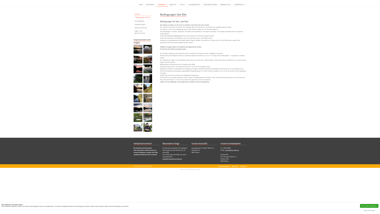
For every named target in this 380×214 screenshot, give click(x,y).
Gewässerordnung (141, 28)
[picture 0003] (148, 88)
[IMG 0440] (148, 59)
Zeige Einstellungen (369, 210)
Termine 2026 (225, 5)
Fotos (182, 5)
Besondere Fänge (210, 5)
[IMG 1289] (138, 107)
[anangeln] (148, 127)
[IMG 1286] (148, 49)
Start (141, 5)
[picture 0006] (148, 78)
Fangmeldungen (140, 24)
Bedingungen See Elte (143, 17)
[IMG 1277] (138, 49)
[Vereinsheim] (138, 127)
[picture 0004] (138, 98)
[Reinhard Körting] (148, 98)
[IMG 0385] (138, 68)
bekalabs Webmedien (191, 169)
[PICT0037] (148, 117)
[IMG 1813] (138, 117)
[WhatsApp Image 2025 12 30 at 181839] (148, 107)
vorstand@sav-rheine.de (232, 150)
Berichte (172, 5)
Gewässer (161, 5)
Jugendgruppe (194, 5)
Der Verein (150, 5)
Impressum (243, 166)
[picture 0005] (138, 88)
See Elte (137, 14)
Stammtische (239, 5)
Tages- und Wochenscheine (140, 32)
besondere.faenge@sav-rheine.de (172, 159)
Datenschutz (235, 166)
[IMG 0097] (138, 78)
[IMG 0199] (148, 68)
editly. (199, 169)
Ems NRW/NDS (139, 21)
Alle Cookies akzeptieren (369, 206)
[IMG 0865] (138, 59)
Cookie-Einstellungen (224, 166)
